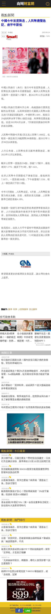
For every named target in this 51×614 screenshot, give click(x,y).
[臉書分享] (19, 610)
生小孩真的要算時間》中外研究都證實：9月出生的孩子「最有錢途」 (25, 337)
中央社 (8, 39)
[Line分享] (28, 610)
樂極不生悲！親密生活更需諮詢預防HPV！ (42, 337)
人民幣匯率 (23, 309)
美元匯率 (33, 309)
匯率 (10, 309)
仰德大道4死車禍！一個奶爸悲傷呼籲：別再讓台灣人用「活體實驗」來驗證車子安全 (8, 337)
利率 (15, 309)
